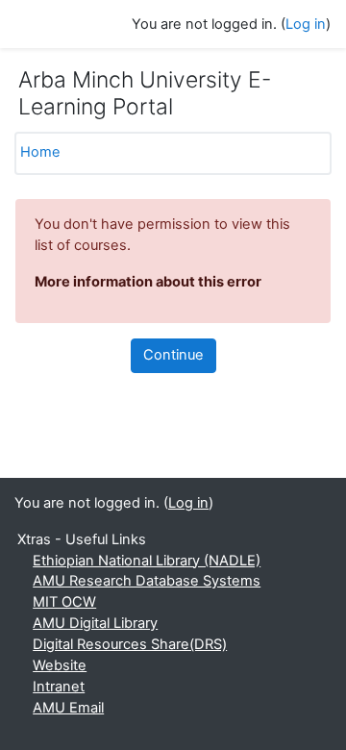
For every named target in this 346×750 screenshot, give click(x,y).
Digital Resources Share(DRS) (130, 644)
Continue (173, 354)
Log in (305, 24)
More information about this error (148, 281)
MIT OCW (64, 602)
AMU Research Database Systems (146, 580)
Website (59, 665)
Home (40, 152)
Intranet (59, 686)
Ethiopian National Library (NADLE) (146, 560)
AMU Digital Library (95, 623)
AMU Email (68, 707)
